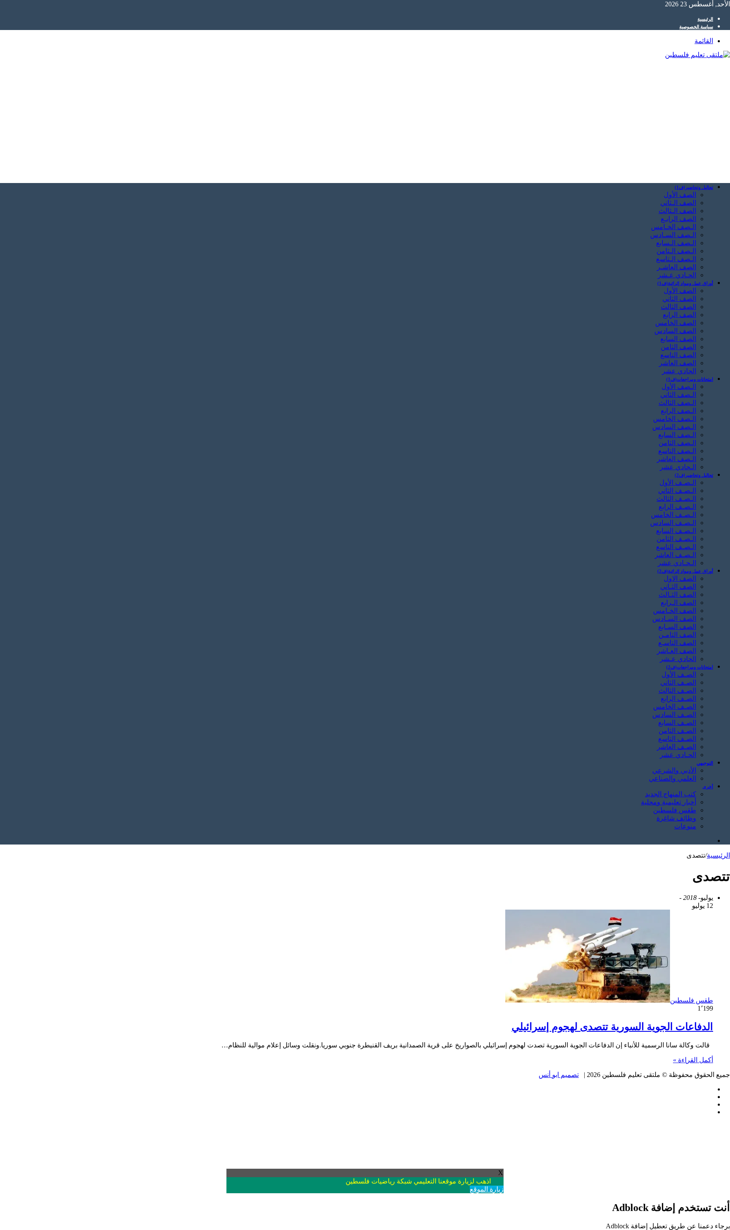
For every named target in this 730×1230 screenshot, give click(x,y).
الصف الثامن (678, 346)
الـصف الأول (679, 386)
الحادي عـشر (678, 658)
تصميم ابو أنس (559, 1074)
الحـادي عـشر (677, 275)
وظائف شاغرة (676, 818)
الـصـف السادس (673, 522)
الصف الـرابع (678, 602)
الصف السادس (675, 330)
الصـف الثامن (677, 730)
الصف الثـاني (678, 586)
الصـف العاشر (676, 746)
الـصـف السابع (676, 530)
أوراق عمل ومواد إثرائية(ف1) (685, 283)
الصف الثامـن (677, 634)
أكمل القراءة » (693, 1059)
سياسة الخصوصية (696, 26)
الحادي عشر (679, 370)
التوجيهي (705, 762)
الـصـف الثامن (676, 538)
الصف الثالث (678, 306)
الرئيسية (705, 19)
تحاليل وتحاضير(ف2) (694, 475)
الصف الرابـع (678, 218)
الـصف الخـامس (673, 226)
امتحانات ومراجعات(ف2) (689, 667)
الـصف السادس (674, 426)
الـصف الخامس (674, 418)
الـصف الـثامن (676, 250)
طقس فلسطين (674, 810)
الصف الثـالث (677, 594)
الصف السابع (678, 338)
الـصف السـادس (673, 234)
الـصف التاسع (677, 450)
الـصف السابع (677, 434)
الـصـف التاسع (676, 546)
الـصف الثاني (678, 394)
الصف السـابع (677, 626)
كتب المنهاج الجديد (670, 794)
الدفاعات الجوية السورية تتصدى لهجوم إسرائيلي (612, 1026)
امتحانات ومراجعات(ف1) (689, 379)
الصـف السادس (674, 714)
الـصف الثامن (677, 442)
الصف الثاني (679, 298)
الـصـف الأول (677, 482)
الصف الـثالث (677, 210)
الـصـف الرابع (677, 506)
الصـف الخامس (674, 706)
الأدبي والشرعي (674, 770)
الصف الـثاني (678, 202)
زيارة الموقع (487, 1189)
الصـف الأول (679, 674)
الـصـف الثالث (676, 498)
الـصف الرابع (678, 410)
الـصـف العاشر (675, 554)
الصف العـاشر (676, 650)
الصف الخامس (675, 322)
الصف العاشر (677, 362)
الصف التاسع (678, 354)
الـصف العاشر (676, 458)
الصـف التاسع (677, 738)
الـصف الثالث (677, 402)
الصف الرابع (679, 314)
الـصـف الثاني (677, 490)
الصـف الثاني (678, 682)
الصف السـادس (674, 618)
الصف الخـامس (674, 610)
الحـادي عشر (678, 754)
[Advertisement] (476, 117)
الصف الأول (680, 194)
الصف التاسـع (677, 642)
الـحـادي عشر (677, 562)
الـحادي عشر (678, 466)
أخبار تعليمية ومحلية (668, 802)
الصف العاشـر (676, 267)
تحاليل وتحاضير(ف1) (694, 187)
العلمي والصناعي (672, 778)
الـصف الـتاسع (676, 258)
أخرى (708, 786)
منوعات (685, 826)
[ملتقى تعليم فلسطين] (697, 54)
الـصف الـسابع (676, 242)
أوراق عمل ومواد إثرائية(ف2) (685, 571)
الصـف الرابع (678, 698)
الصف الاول (680, 578)
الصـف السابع (677, 722)
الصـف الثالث (677, 690)
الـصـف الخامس (673, 514)
